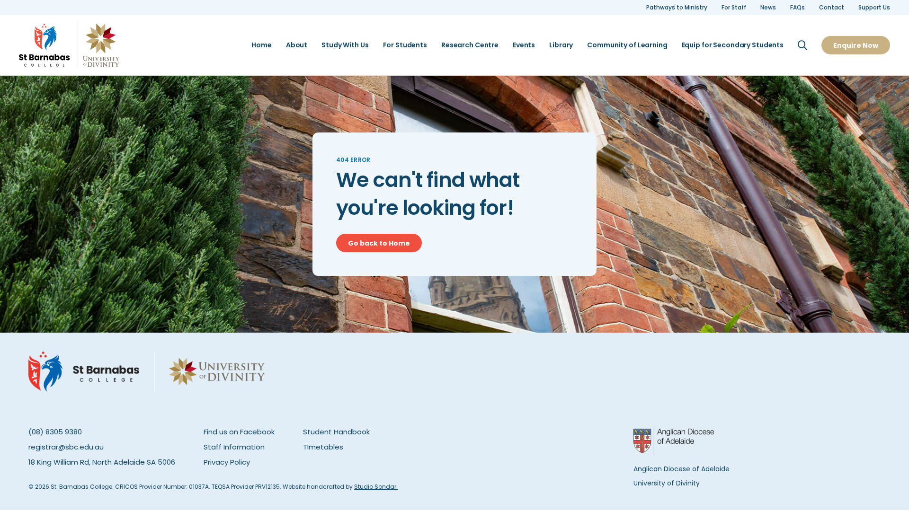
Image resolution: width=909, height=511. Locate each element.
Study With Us (344, 45)
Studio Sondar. (376, 487)
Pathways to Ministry (676, 7)
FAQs (797, 7)
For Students (405, 45)
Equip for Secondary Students (733, 45)
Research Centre (470, 45)
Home (261, 45)
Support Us (874, 7)
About (296, 45)
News (768, 7)
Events (524, 45)
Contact (831, 7)
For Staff (734, 7)
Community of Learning (627, 45)
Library (561, 45)
